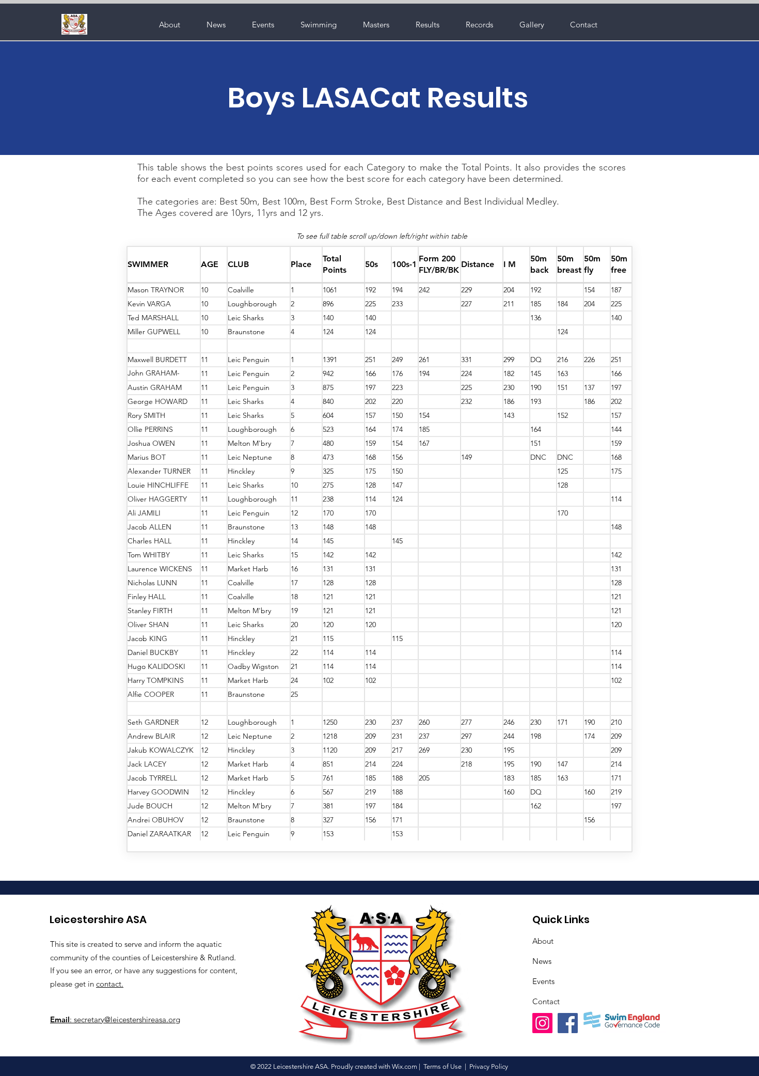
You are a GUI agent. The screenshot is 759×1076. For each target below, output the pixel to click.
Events (543, 981)
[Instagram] (542, 1023)
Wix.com (404, 1066)
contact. (109, 984)
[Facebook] (568, 1023)
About (543, 941)
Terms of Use (442, 1066)
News (541, 961)
